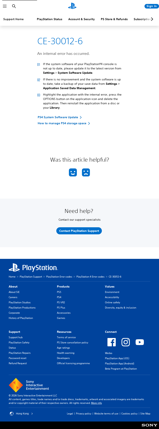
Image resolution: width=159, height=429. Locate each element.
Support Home (13, 19)
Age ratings (63, 347)
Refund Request (18, 363)
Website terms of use (106, 413)
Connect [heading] (111, 332)
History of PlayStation (21, 318)
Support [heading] (14, 332)
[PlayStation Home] (72, 6)
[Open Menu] (4, 6)
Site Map (145, 413)
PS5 (59, 292)
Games (61, 318)
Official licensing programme (73, 363)
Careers (13, 297)
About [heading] (13, 286)
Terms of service (66, 337)
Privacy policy (83, 413)
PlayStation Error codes (59, 276)
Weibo (108, 353)
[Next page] (151, 19)
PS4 (59, 297)
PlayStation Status (49, 19)
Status (12, 347)
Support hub (16, 337)
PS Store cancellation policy (72, 342)
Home (12, 276)
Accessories (64, 313)
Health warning (65, 353)
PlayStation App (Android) (119, 363)
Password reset (17, 358)
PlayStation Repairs (20, 353)
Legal (70, 413)
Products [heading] (63, 286)
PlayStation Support (31, 276)
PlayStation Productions (22, 307)
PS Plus (61, 307)
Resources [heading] (64, 332)
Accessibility (112, 297)
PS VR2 (61, 302)
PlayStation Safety (19, 342)
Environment (112, 292)
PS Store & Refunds (114, 19)
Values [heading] (109, 286)
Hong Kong (22, 413)
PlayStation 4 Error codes (90, 276)
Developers (63, 358)
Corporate (14, 313)
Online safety (112, 302)
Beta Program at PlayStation (121, 368)
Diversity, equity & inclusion (120, 307)
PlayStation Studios (20, 302)
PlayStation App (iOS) (117, 358)
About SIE (14, 292)
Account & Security (81, 19)
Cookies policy (129, 413)
